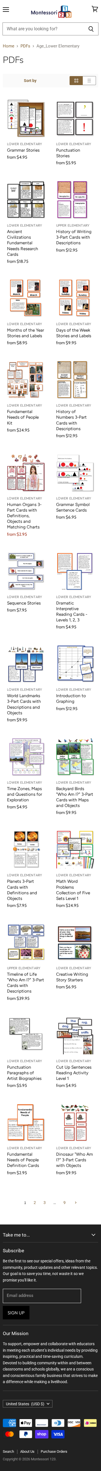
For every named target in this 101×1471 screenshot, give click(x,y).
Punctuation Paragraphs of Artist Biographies (24, 1072)
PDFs (25, 46)
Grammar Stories (23, 150)
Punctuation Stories (68, 152)
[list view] (89, 80)
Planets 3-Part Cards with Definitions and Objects (22, 890)
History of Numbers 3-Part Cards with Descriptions (71, 420)
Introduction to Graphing (71, 698)
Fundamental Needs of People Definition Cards (23, 1159)
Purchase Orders (54, 1451)
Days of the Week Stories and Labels (73, 332)
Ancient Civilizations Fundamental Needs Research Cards (22, 243)
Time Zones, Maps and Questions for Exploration (24, 794)
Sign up (16, 1312)
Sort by (30, 80)
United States (25, 1404)
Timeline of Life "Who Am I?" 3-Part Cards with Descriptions (25, 982)
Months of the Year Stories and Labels (25, 332)
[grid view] (76, 80)
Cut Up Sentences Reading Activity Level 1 (73, 1072)
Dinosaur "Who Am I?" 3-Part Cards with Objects (74, 1159)
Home (8, 46)
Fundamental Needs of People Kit (23, 417)
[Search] (91, 28)
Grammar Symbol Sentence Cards (72, 507)
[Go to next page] (75, 1202)
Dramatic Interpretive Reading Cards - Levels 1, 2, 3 (71, 611)
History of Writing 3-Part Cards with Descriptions (73, 237)
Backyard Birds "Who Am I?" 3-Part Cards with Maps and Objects (74, 797)
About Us (27, 1451)
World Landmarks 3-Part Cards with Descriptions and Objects (24, 704)
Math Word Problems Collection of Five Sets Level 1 (73, 890)
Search (8, 1451)
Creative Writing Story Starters (72, 976)
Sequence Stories (24, 603)
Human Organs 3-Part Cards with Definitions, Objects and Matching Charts (24, 516)
